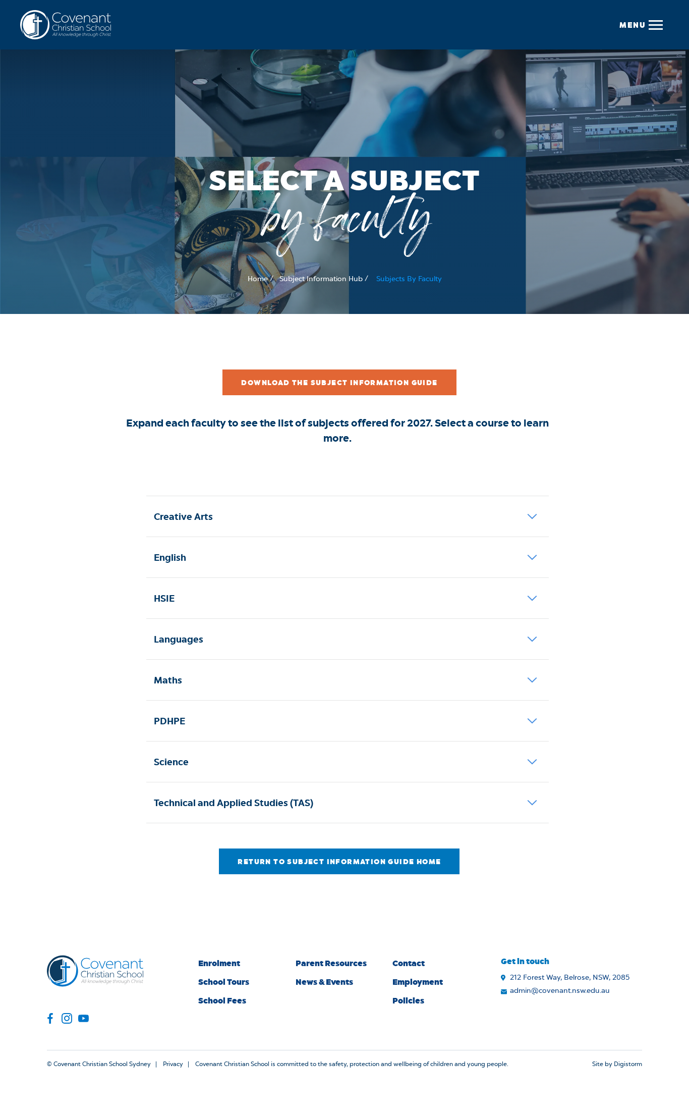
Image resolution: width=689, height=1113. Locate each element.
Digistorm (628, 1064)
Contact (408, 963)
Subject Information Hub (321, 279)
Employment (417, 981)
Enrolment (219, 963)
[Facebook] (50, 1020)
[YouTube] (83, 1020)
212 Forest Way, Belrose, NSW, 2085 (569, 977)
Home (258, 279)
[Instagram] (67, 1020)
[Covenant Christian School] (65, 24)
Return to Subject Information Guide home (339, 861)
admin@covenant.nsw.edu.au (560, 990)
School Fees (222, 1000)
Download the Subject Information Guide (339, 382)
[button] (640, 25)
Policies (408, 1000)
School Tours (223, 981)
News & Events (324, 981)
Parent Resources (331, 963)
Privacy (173, 1064)
